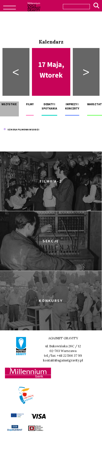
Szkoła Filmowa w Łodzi (22, 129)
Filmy (30, 104)
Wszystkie (9, 104)
